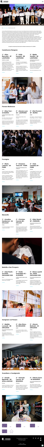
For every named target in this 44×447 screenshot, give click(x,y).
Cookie (23, 443)
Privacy (21, 443)
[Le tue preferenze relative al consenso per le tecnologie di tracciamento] (42, 445)
